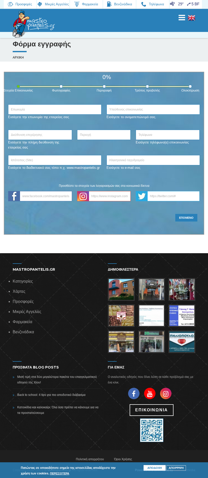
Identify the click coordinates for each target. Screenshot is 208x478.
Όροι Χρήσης (123, 459)
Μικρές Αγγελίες (27, 311)
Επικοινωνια (151, 410)
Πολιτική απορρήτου (90, 459)
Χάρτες (19, 291)
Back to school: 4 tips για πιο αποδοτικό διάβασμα (51, 395)
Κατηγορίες (23, 281)
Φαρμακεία (22, 322)
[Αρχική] (34, 24)
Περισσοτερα (59, 473)
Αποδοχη (154, 468)
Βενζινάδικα (23, 332)
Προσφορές (23, 301)
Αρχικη (18, 57)
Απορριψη (176, 467)
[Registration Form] (191, 20)
